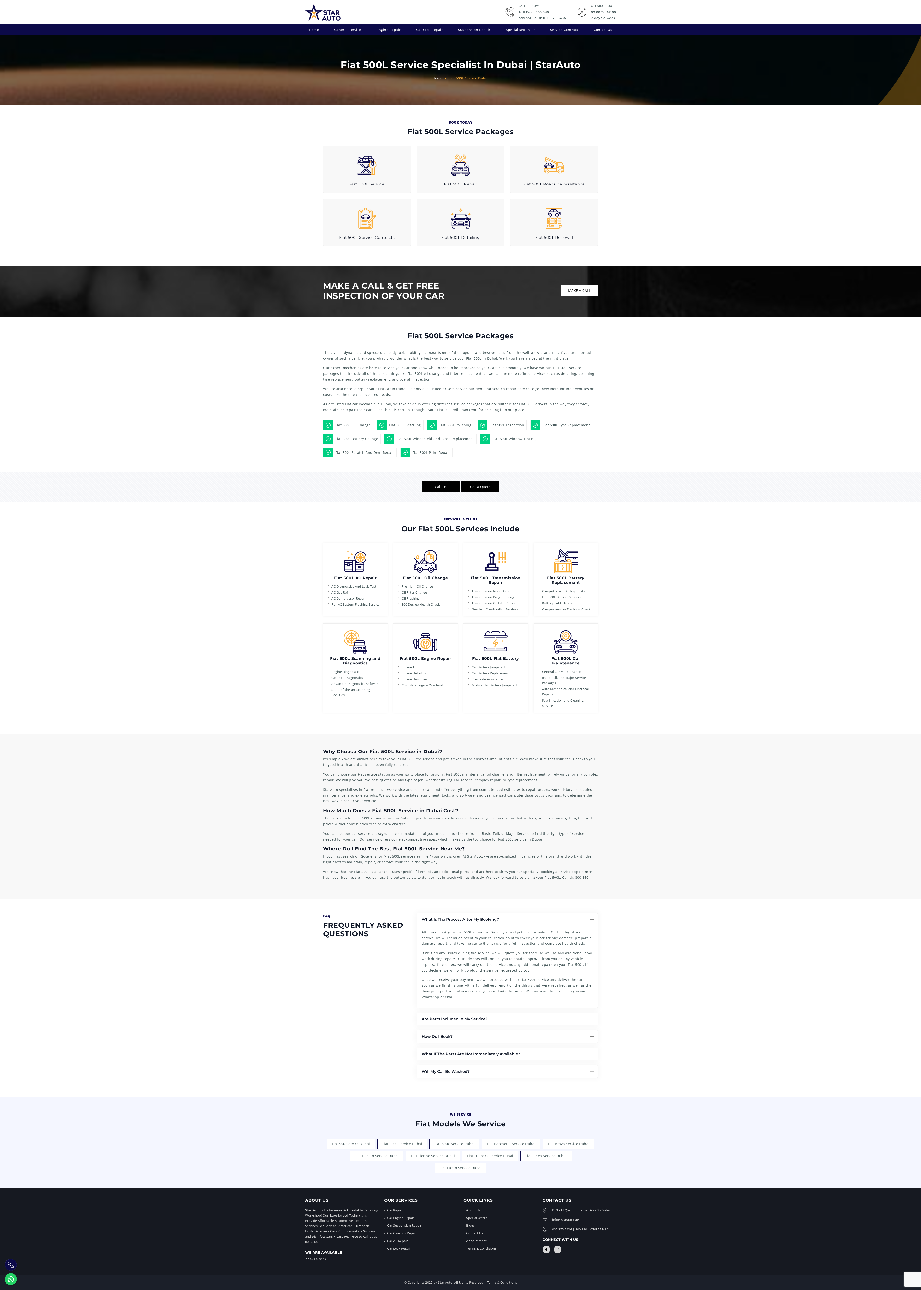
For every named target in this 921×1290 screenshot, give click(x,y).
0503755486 (599, 1229)
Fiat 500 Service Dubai (351, 1143)
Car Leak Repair (399, 1248)
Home (314, 29)
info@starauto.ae (565, 1220)
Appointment (476, 1241)
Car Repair (395, 1210)
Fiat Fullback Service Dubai (490, 1155)
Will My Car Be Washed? (446, 1071)
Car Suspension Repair (404, 1225)
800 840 (582, 877)
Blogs (470, 1225)
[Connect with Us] (546, 1249)
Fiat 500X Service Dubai (454, 1143)
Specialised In (518, 29)
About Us (473, 1210)
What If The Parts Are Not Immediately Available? (471, 1054)
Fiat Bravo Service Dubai (569, 1143)
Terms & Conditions (481, 1248)
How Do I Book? (437, 1036)
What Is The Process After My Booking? (460, 919)
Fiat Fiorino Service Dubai (433, 1155)
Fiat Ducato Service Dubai (377, 1155)
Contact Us (603, 29)
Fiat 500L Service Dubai (402, 1143)
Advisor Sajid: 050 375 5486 (542, 18)
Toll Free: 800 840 (534, 12)
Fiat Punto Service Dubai (461, 1167)
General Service (347, 29)
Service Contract (564, 29)
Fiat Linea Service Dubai (546, 1155)
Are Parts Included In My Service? (454, 1019)
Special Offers (476, 1218)
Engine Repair (389, 29)
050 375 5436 (562, 1229)
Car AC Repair (397, 1241)
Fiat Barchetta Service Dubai (511, 1143)
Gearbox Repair (429, 29)
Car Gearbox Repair (402, 1233)
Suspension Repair (474, 29)
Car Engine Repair (400, 1218)
